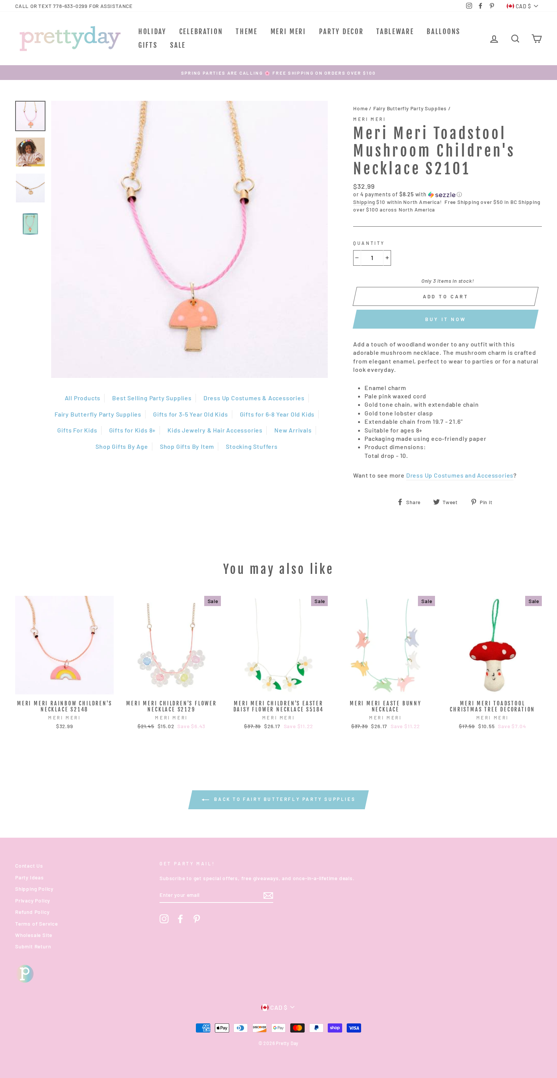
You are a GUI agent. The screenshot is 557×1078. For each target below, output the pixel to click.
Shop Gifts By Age (121, 446)
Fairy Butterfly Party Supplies (98, 414)
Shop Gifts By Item (187, 446)
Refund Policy (32, 912)
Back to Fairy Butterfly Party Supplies (283, 799)
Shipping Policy (34, 888)
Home (360, 108)
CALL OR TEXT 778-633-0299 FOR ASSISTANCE (74, 6)
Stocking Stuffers (252, 446)
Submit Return (33, 946)
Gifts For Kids (77, 430)
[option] (278, 72)
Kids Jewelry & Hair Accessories (215, 430)
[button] (447, 194)
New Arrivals (293, 430)
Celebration (201, 31)
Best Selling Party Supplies (152, 397)
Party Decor (341, 31)
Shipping (364, 202)
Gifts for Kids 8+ (132, 430)
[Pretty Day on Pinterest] (196, 918)
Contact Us (29, 865)
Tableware (395, 31)
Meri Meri (288, 31)
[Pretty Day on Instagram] (164, 918)
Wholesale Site (33, 935)
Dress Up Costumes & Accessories (254, 397)
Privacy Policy (32, 900)
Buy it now (445, 319)
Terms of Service (36, 923)
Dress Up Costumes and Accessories (459, 475)
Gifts (148, 45)
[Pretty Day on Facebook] (180, 918)
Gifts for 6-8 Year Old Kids (277, 414)
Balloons (443, 31)
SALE (178, 45)
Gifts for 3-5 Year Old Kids (190, 414)
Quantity (369, 243)
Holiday (152, 31)
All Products (83, 397)
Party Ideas (29, 877)
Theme (247, 31)
